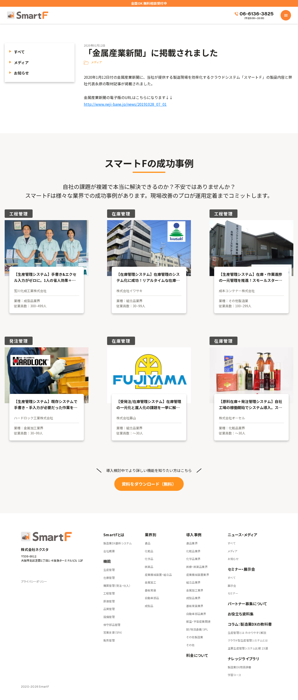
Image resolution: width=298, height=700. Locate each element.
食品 (147, 543)
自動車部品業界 (196, 614)
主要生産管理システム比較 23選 (248, 648)
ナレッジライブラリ (243, 658)
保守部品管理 (111, 625)
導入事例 (193, 534)
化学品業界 (193, 559)
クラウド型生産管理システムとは (248, 640)
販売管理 (109, 640)
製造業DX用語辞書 (239, 667)
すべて (19, 52)
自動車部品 (152, 598)
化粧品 (149, 551)
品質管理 (109, 609)
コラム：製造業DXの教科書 (250, 624)
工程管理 (109, 593)
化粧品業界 (193, 551)
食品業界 (192, 543)
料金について (197, 655)
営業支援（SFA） (112, 632)
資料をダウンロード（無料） (149, 484)
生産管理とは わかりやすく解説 (247, 633)
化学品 (149, 559)
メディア (21, 62)
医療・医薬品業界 (197, 567)
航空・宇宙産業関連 (198, 621)
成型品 (149, 606)
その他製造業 (194, 637)
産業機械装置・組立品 (158, 575)
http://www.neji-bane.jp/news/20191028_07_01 (125, 104)
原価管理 (109, 601)
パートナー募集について (247, 603)
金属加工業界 (194, 590)
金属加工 (150, 582)
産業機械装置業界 (197, 575)
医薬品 (149, 567)
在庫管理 (109, 578)
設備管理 (109, 617)
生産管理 (109, 570)
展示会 (232, 585)
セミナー (233, 593)
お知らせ (21, 73)
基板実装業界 (194, 606)
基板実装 (150, 590)
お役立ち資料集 (241, 614)
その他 (190, 645)
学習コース (234, 675)
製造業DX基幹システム (117, 543)
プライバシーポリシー (34, 581)
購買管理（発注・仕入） (117, 585)
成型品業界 (193, 598)
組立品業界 (193, 582)
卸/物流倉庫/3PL (197, 629)
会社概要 (109, 551)
